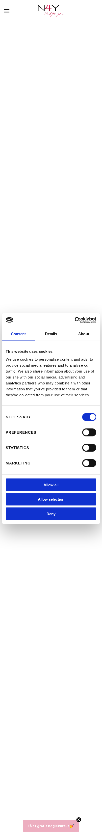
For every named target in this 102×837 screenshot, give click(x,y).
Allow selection (51, 499)
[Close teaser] (78, 819)
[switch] (89, 432)
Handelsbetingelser (51, 718)
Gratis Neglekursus (51, 735)
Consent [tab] (18, 334)
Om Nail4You (51, 696)
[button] (51, 826)
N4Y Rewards (51, 702)
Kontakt (51, 713)
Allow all (51, 485)
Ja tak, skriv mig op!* (51, 794)
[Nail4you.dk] (51, 11)
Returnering (51, 730)
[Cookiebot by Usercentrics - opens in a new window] (74, 320)
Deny (51, 514)
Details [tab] (51, 334)
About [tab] (83, 334)
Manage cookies (51, 741)
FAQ (51, 707)
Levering (51, 724)
